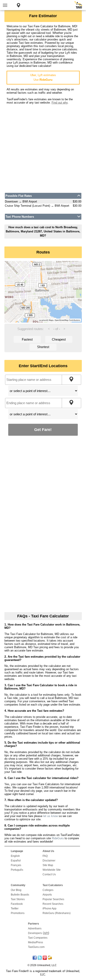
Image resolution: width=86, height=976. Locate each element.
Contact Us (49, 874)
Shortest (43, 347)
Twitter (15, 908)
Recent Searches (53, 903)
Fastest (27, 339)
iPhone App (49, 908)
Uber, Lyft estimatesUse (43, 77)
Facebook (17, 903)
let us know (50, 816)
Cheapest (59, 339)
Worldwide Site (52, 869)
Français (16, 865)
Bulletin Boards (20, 894)
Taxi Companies (37, 937)
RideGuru (58, 838)
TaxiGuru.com (36, 947)
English (15, 855)
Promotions (17, 913)
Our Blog (16, 890)
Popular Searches (53, 899)
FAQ (45, 855)
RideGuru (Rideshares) (57, 913)
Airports (47, 894)
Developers (35, 933)
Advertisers (34, 928)
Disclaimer (49, 860)
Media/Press (35, 942)
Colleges (48, 890)
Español (16, 860)
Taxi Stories (18, 899)
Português (17, 869)
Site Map (48, 865)
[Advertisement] (43, 147)
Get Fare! (43, 429)
